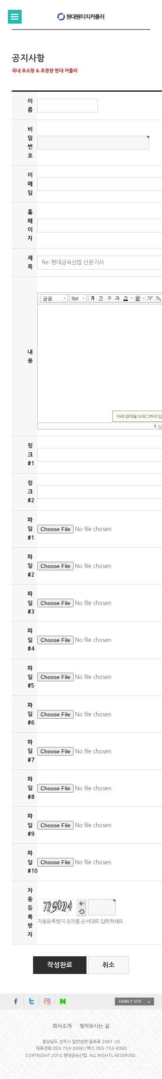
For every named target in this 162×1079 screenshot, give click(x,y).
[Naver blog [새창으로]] (63, 1001)
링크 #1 (31, 454)
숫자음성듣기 (81, 904)
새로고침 (81, 912)
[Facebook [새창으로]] (16, 1001)
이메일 (30, 184)
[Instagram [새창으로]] (47, 1001)
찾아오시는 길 (94, 1026)
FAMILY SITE (130, 1001)
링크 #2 (31, 492)
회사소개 (62, 1026)
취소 (108, 965)
